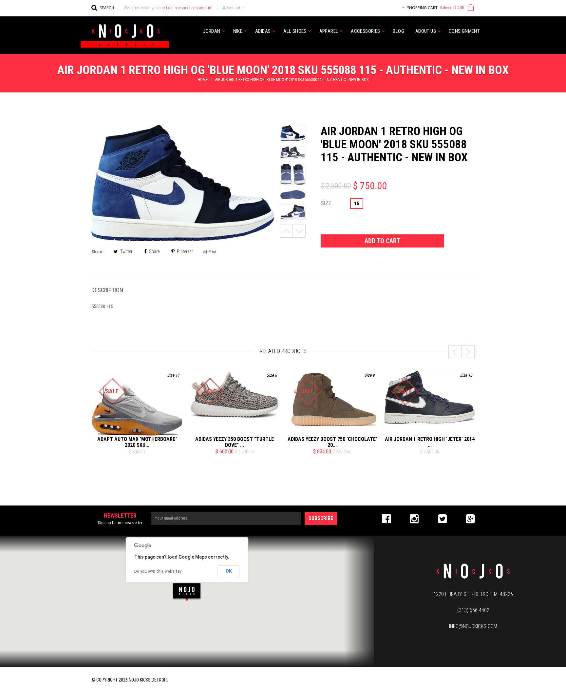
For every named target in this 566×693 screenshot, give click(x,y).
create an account (197, 7)
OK (229, 571)
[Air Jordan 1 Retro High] (429, 397)
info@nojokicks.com (473, 626)
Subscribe (321, 518)
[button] (187, 592)
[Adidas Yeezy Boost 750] (332, 400)
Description (107, 290)
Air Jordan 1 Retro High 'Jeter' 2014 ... (430, 442)
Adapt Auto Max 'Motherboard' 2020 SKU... (137, 442)
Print (211, 251)
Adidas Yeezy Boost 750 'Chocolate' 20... (332, 442)
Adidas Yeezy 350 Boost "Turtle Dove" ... (234, 442)
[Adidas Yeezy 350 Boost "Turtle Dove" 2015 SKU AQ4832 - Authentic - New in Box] (234, 395)
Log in (171, 7)
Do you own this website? (158, 571)
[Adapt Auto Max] (136, 410)
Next (299, 231)
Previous (286, 231)
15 (356, 204)
